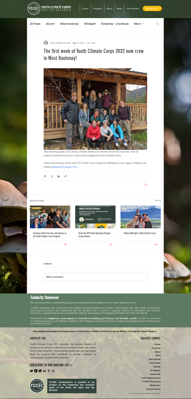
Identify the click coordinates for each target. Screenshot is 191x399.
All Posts (35, 23)
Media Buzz (155, 385)
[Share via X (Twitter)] (51, 176)
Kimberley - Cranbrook (114, 23)
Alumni (50, 23)
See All (158, 200)
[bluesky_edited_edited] (31, 371)
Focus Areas (154, 363)
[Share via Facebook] (45, 176)
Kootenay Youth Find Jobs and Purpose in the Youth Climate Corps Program (49, 235)
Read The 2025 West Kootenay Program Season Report (94, 235)
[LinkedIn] (44, 371)
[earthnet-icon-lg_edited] (40, 371)
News (157, 355)
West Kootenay (69, 23)
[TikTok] (35, 371)
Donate (157, 366)
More (137, 23)
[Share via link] (65, 176)
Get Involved (154, 359)
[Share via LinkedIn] (58, 176)
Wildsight (89, 23)
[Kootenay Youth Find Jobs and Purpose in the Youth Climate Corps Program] (50, 217)
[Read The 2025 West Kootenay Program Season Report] (95, 217)
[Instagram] (53, 371)
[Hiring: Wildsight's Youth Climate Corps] (141, 217)
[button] (157, 24)
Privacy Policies (153, 389)
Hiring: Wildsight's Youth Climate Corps (140, 233)
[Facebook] (48, 371)
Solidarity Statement (44, 297)
